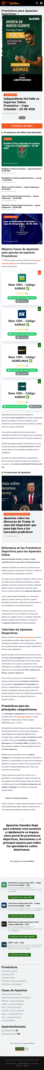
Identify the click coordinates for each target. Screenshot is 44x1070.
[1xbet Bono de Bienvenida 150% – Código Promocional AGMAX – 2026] (22, 318)
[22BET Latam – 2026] (22, 390)
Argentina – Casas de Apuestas (13, 1001)
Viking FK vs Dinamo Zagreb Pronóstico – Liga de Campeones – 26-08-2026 (21, 206)
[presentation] (20, 117)
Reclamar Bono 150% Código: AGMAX (23, 334)
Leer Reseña (23, 301)
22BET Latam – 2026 (16, 943)
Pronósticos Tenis (8, 978)
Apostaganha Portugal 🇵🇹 (11, 1034)
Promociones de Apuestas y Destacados (16, 997)
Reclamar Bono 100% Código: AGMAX (23, 298)
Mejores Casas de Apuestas (12, 994)
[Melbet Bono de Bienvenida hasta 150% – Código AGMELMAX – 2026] (22, 354)
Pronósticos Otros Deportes (12, 984)
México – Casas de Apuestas (12, 1014)
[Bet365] (22, 47)
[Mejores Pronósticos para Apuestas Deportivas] (10, 3)
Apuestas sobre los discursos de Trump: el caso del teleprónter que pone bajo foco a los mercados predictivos (20, 525)
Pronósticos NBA (8, 974)
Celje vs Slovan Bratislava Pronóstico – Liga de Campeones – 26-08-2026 (20, 197)
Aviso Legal (34, 1063)
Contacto (26, 1065)
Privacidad (18, 1065)
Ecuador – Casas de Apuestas (12, 1004)
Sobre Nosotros (10, 1063)
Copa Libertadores (24, 717)
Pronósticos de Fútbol (22, 126)
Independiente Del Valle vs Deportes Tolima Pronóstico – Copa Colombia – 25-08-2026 (21, 104)
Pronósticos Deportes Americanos (14, 981)
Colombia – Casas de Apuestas (13, 1010)
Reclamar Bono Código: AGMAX (16, 406)
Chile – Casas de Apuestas (11, 1007)
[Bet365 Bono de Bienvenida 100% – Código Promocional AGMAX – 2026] (22, 281)
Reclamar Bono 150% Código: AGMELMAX (23, 370)
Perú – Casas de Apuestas (11, 1017)
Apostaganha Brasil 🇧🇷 (10, 1030)
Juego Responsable (23, 1063)
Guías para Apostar (27, 637)
